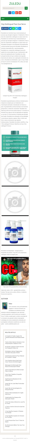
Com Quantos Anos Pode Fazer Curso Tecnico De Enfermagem (13, 361)
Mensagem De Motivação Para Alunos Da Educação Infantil (13, 365)
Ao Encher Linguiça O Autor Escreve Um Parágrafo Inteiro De (14, 347)
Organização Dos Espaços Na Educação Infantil (13, 398)
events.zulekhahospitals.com (8, 438)
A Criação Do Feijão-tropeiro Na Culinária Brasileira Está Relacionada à (14, 337)
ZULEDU (15, 4)
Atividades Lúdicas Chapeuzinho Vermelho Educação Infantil (13, 352)
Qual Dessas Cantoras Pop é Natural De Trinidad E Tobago (14, 356)
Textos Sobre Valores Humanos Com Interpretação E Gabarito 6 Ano (14, 342)
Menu (3, 18)
